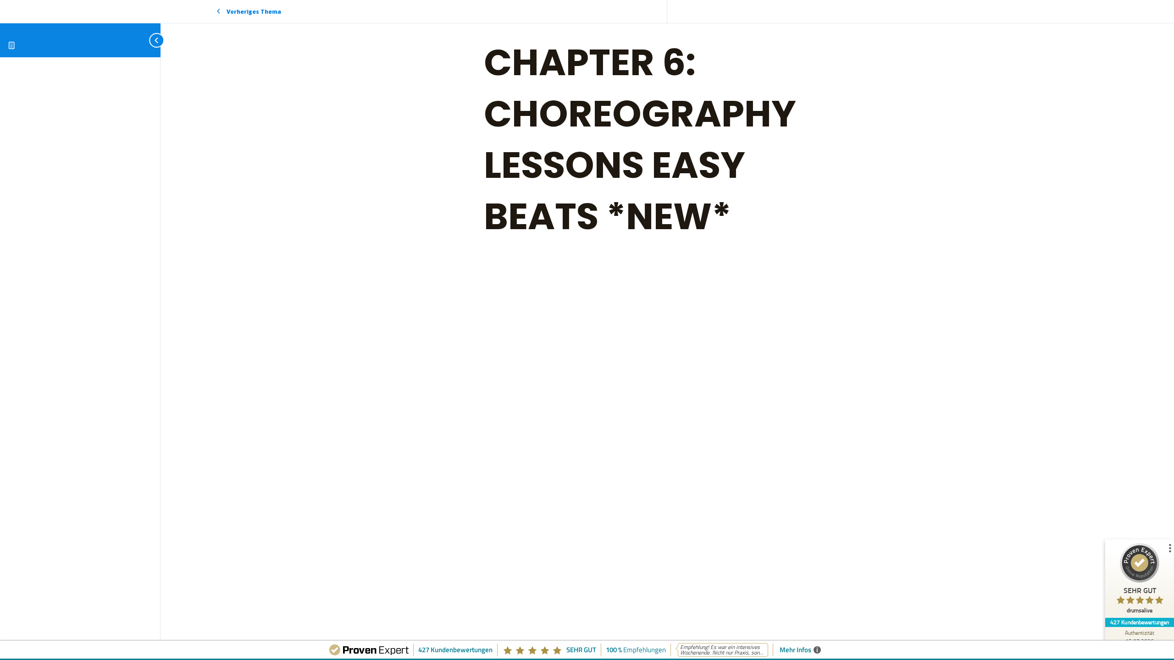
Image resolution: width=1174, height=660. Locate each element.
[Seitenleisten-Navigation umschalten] (147, 40)
